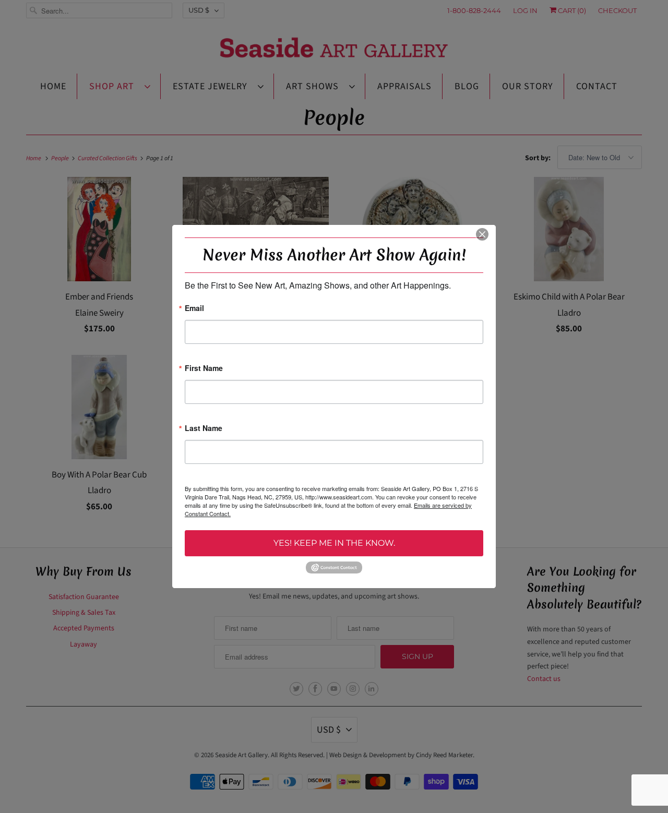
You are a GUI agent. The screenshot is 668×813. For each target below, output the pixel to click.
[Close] (482, 234)
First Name (204, 368)
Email (194, 308)
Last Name (203, 428)
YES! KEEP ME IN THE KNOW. (334, 543)
